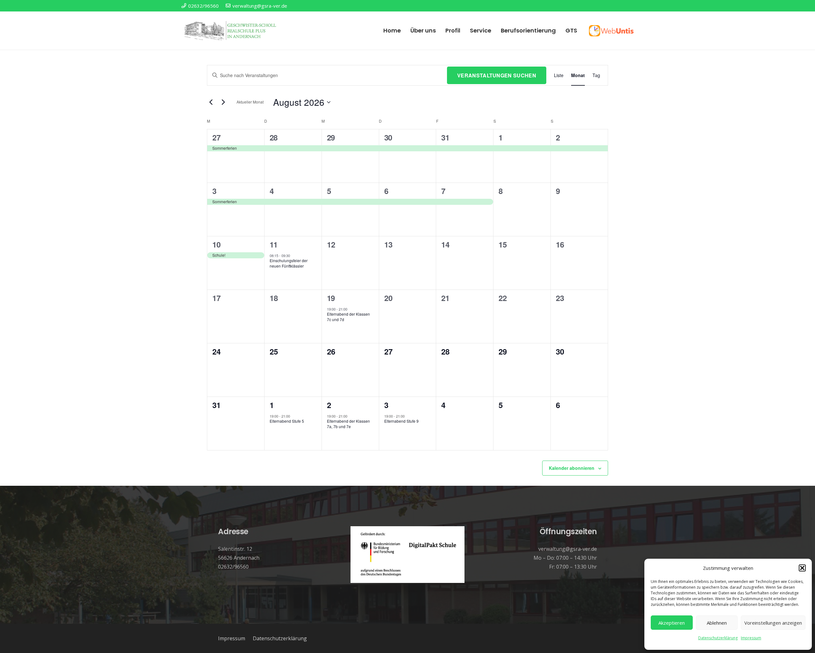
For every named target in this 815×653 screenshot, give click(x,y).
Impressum (751, 638)
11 (274, 244)
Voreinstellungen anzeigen (773, 623)
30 (388, 137)
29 (331, 137)
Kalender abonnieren (571, 468)
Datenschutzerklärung (718, 638)
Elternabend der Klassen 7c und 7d (348, 316)
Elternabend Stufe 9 (401, 421)
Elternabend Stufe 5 (287, 421)
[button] (802, 568)
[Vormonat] (211, 102)
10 (216, 244)
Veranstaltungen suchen (496, 75)
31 (445, 137)
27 (216, 137)
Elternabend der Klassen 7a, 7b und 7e (348, 423)
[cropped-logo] (231, 30)
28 (274, 137)
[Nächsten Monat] (223, 102)
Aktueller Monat (250, 101)
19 (331, 297)
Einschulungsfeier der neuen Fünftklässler (289, 263)
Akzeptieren (671, 623)
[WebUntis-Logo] (611, 30)
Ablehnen (717, 623)
